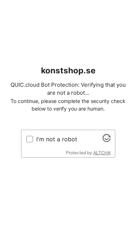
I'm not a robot (56, 139)
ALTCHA (102, 152)
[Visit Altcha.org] (107, 139)
